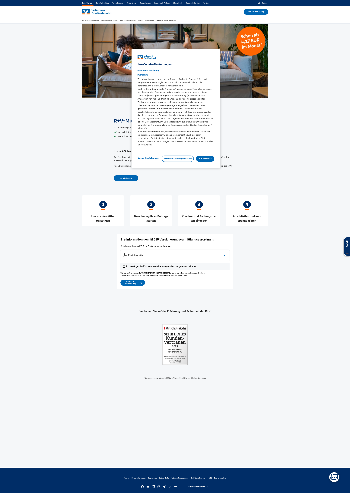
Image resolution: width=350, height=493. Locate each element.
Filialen (126, 478)
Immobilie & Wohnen (162, 3)
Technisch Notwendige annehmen (177, 159)
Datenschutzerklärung (148, 70)
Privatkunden (87, 3)
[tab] (91, 20)
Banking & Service (193, 3)
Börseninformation (139, 478)
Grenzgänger (131, 3)
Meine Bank (177, 3)
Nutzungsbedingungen (179, 478)
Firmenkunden (117, 3)
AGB (210, 478)
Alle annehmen (205, 159)
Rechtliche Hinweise (198, 478)
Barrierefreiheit (220, 478)
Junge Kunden (145, 3)
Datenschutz (164, 478)
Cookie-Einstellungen (148, 158)
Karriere (206, 3)
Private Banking (102, 3)
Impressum (152, 478)
